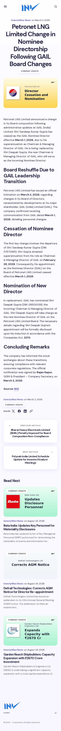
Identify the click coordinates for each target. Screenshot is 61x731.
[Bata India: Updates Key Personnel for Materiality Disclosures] (30, 501)
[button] (5, 6)
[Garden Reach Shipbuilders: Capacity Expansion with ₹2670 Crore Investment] (30, 630)
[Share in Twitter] (13, 411)
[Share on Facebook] (19, 411)
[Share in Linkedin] (25, 411)
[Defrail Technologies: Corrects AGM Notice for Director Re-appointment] (30, 564)
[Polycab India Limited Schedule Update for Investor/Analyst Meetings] (30, 457)
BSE (16, 389)
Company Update (30, 71)
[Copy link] (31, 411)
